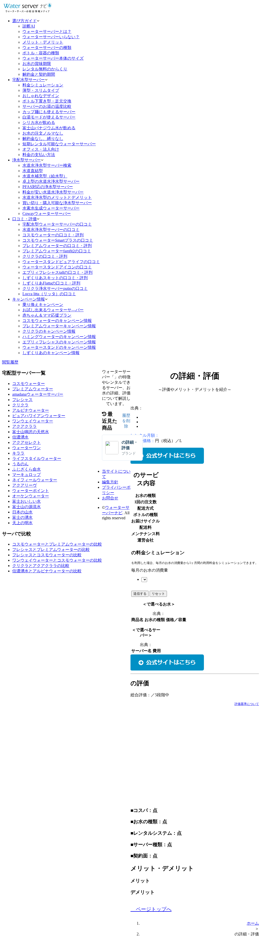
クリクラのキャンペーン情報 (48, 331)
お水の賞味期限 (36, 63)
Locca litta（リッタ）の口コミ (49, 294)
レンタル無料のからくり (44, 69)
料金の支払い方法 (38, 154)
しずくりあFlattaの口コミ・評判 (51, 283)
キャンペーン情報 (28, 299)
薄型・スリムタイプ (40, 90)
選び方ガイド (24, 21)
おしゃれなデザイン (40, 96)
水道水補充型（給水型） (44, 176)
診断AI (28, 26)
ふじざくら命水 (26, 469)
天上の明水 (22, 523)
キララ (18, 453)
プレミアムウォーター (32, 389)
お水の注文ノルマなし (42, 133)
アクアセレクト (26, 442)
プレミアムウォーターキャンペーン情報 (59, 326)
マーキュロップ (26, 474)
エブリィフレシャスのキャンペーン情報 (59, 342)
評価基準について (246, 704)
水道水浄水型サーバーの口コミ (51, 229)
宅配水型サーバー (28, 80)
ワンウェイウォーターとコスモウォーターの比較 (57, 560)
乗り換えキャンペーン (42, 304)
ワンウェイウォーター (32, 421)
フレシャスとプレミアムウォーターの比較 (51, 549)
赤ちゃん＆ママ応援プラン (46, 315)
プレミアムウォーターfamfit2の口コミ (56, 251)
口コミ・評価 (24, 219)
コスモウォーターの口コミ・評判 (53, 235)
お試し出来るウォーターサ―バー (53, 310)
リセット (158, 594)
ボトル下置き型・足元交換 (46, 101)
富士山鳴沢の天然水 (30, 432)
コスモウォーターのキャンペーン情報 (57, 320)
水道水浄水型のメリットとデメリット (57, 197)
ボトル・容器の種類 (40, 53)
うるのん (20, 464)
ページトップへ (153, 909)
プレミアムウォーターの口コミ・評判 (57, 245)
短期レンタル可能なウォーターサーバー (59, 144)
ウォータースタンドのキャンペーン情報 (59, 347)
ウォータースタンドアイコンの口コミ (57, 267)
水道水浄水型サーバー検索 (46, 165)
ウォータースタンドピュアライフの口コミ (61, 262)
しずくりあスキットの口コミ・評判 (55, 278)
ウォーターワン (26, 448)
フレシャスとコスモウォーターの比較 (47, 555)
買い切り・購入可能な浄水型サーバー (57, 203)
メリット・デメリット (42, 42)
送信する (140, 594)
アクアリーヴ (24, 485)
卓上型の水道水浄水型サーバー (51, 181)
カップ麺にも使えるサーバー (48, 112)
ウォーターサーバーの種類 (46, 47)
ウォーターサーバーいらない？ (51, 37)
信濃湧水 (20, 437)
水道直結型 (32, 171)
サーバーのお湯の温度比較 (46, 106)
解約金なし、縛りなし (42, 138)
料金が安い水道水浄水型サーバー (53, 192)
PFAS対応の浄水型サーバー (47, 187)
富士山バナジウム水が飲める (48, 128)
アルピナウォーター (30, 410)
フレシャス (22, 399)
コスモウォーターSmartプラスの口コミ (57, 240)
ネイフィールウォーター (34, 480)
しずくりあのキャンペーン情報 (51, 353)
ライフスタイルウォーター (36, 458)
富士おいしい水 (26, 501)
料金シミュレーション (42, 85)
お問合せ (110, 498)
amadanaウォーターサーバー (37, 394)
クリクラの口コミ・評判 (44, 256)
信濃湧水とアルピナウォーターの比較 (47, 571)
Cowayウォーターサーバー (46, 213)
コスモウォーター (28, 383)
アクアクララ (24, 426)
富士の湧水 (22, 517)
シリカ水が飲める (38, 122)
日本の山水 (22, 512)
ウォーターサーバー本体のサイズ (53, 58)
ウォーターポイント (30, 490)
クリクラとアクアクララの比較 (40, 565)
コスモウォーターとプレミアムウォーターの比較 (57, 544)
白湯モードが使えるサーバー (48, 117)
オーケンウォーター (30, 496)
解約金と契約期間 (38, 74)
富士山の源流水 (26, 507)
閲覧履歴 (10, 362)
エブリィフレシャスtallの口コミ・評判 (57, 272)
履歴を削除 (126, 420)
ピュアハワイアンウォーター (38, 416)
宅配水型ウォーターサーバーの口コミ (57, 224)
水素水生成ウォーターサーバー (51, 208)
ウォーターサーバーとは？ (46, 31)
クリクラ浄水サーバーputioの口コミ (55, 288)
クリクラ (20, 405)
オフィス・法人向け (40, 149)
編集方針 (110, 482)
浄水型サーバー (26, 160)
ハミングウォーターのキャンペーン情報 (59, 336)
